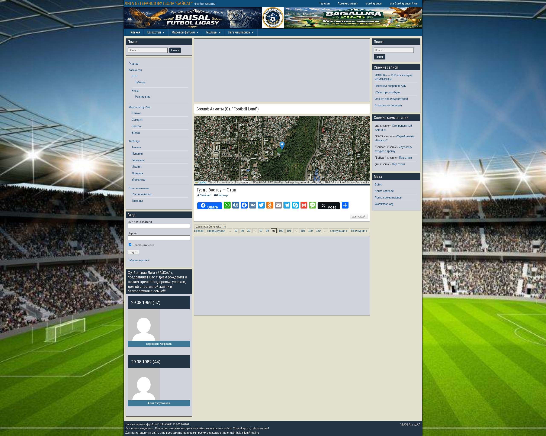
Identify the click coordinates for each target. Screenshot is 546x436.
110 (303, 230)
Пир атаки (405, 157)
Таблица (140, 82)
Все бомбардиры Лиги (404, 3)
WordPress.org (384, 204)
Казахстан (154, 32)
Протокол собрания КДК (390, 85)
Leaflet (202, 182)
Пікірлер (222, 195)
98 (267, 230)
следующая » (339, 230)
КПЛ (134, 76)
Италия (136, 166)
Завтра (136, 126)
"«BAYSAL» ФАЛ (410, 425)
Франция (137, 173)
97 (261, 230)
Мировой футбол (183, 32)
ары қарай (358, 216)
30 (248, 230)
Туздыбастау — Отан (216, 190)
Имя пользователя (140, 221)
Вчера (136, 132)
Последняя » (359, 230)
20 (242, 230)
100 (281, 230)
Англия (136, 147)
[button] (282, 145)
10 (235, 230)
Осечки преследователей (391, 98)
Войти (378, 184)
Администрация (348, 3)
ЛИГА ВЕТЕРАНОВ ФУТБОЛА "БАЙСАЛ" (159, 3)
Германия (138, 160)
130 (318, 230)
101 (289, 230)
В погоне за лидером (388, 105)
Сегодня (137, 119)
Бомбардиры (374, 3)
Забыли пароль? (138, 260)
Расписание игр (142, 194)
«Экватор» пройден (387, 92)
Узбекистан (139, 179)
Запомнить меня (143, 245)
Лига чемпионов (239, 32)
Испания (137, 153)
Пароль (132, 233)
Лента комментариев (388, 197)
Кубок (135, 90)
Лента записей (384, 191)
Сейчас (136, 113)
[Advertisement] (282, 70)
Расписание (142, 96)
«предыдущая (216, 230)
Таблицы (211, 32)
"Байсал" (206, 195)
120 (310, 230)
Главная (135, 32)
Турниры (324, 3)
